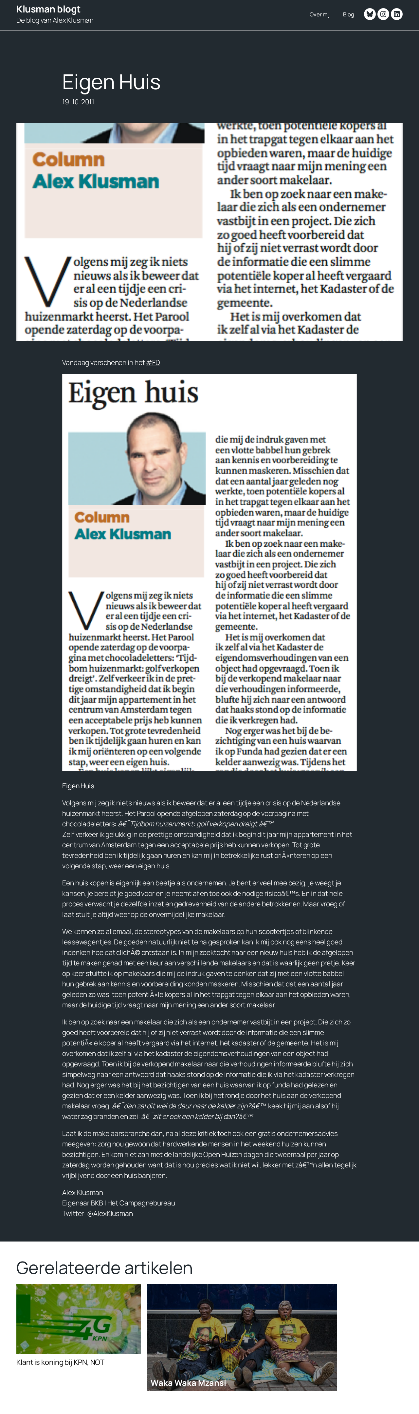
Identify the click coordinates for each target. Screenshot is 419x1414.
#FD (153, 362)
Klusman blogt (48, 8)
